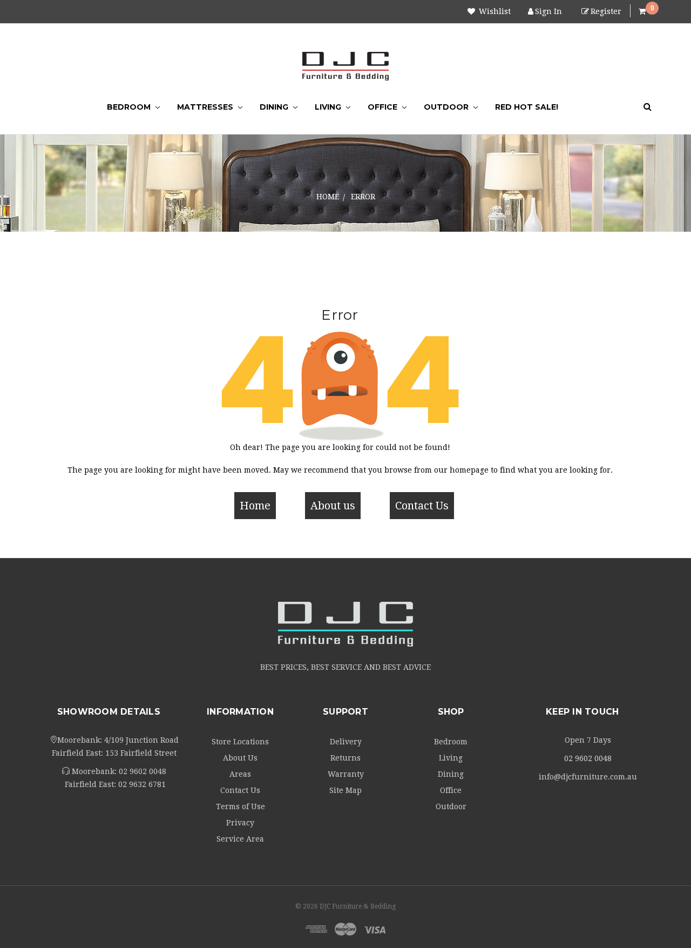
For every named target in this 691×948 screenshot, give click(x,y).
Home (327, 196)
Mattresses (206, 107)
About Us (240, 758)
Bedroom (130, 107)
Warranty (346, 774)
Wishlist (494, 11)
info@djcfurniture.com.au (588, 776)
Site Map (345, 790)
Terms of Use (240, 806)
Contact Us (422, 505)
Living (329, 107)
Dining (275, 107)
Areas (240, 774)
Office (383, 107)
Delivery (346, 741)
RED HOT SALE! (526, 107)
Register (606, 11)
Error (363, 196)
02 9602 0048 (142, 771)
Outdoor (447, 107)
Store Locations (240, 741)
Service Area (240, 839)
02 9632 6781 (142, 784)
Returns (345, 758)
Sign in (548, 11)
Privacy (240, 822)
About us (332, 505)
